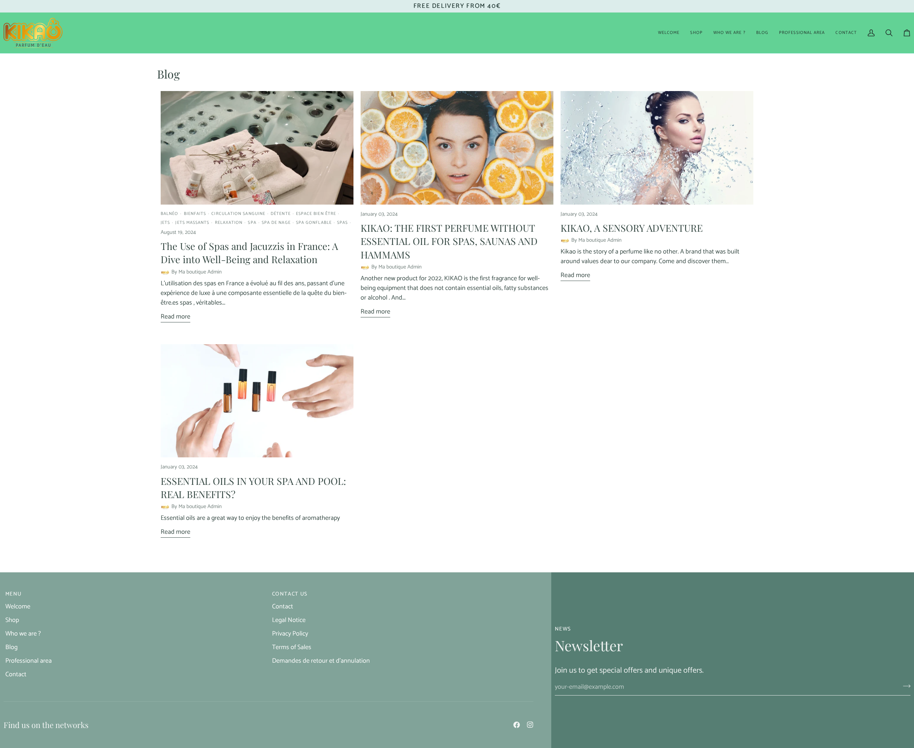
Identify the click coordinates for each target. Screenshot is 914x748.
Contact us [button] (290, 594)
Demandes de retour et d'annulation (321, 661)
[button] (696, 32)
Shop (12, 620)
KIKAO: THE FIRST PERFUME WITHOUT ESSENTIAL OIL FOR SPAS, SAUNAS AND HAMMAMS (449, 241)
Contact (15, 674)
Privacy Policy (290, 633)
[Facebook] (516, 725)
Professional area (28, 661)
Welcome (17, 606)
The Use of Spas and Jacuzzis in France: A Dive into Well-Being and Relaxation (249, 253)
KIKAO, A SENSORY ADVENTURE (632, 227)
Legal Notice (289, 620)
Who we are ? (23, 633)
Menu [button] (13, 594)
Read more (175, 316)
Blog (11, 647)
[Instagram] (530, 725)
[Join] (904, 686)
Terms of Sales (291, 647)
